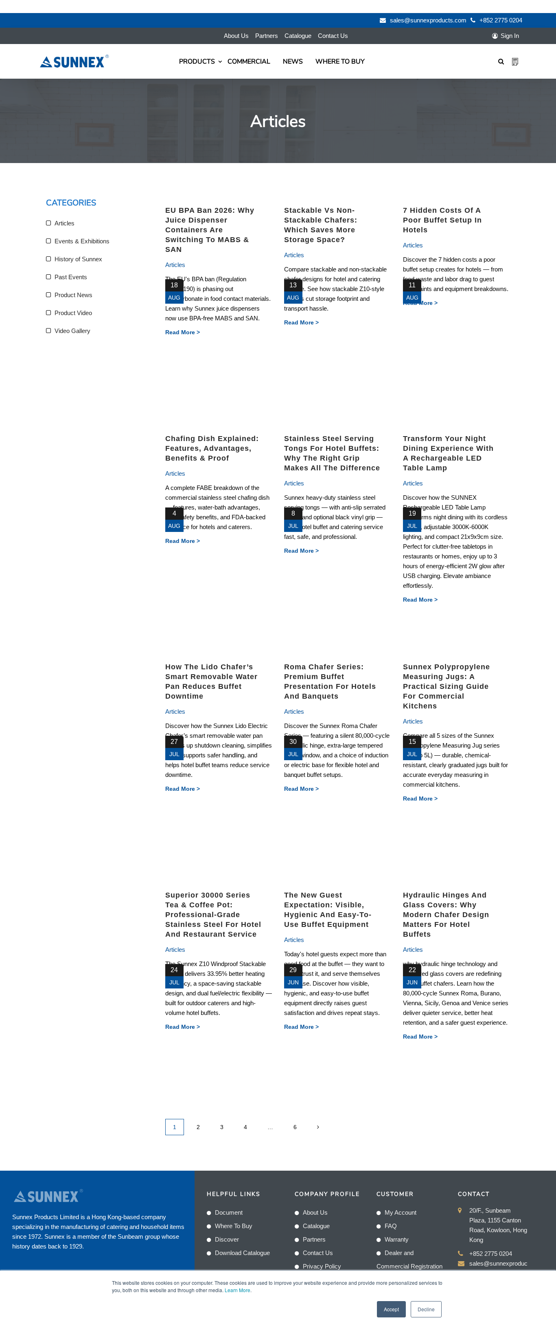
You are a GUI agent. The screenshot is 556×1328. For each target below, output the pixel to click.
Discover (227, 1239)
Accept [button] (391, 1309)
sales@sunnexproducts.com (428, 20)
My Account (400, 1212)
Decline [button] (426, 1309)
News (293, 61)
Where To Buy (340, 61)
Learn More (237, 1289)
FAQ (391, 1225)
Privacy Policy (322, 1266)
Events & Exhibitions (82, 241)
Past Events (71, 277)
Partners (266, 35)
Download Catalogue (242, 1252)
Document (229, 1212)
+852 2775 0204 (500, 20)
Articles (175, 264)
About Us (236, 35)
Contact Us (333, 35)
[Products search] (501, 61)
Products (197, 61)
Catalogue (298, 35)
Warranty (397, 1239)
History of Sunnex (78, 259)
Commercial (249, 61)
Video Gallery (72, 330)
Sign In (510, 35)
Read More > (182, 332)
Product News (73, 294)
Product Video (73, 312)
